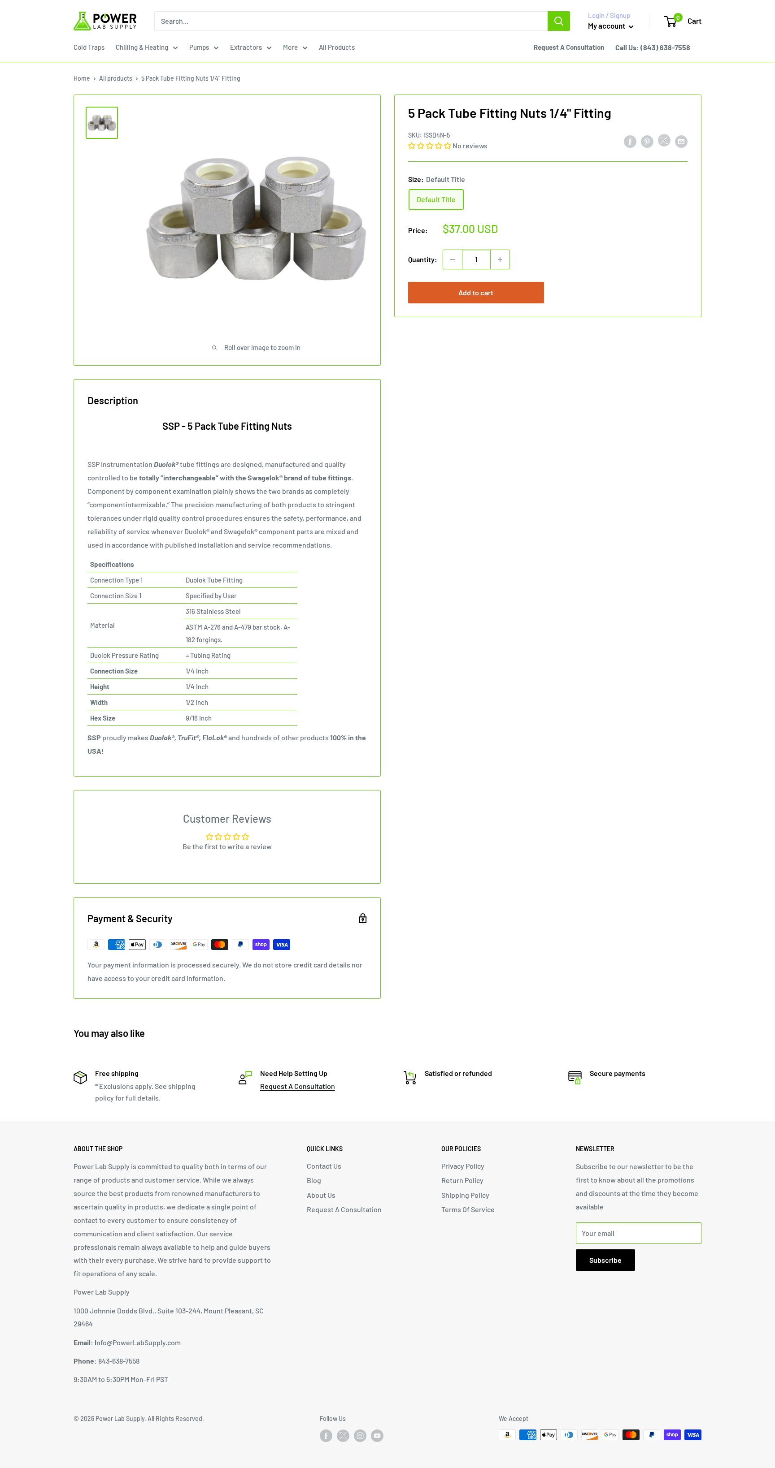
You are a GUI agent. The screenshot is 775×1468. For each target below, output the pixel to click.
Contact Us (324, 1165)
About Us (321, 1195)
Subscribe (605, 1260)
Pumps (199, 47)
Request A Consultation (297, 1086)
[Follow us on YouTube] (377, 1435)
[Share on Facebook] (630, 141)
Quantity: (422, 259)
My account (607, 25)
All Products (337, 47)
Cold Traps (89, 47)
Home (82, 78)
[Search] (559, 21)
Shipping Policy (465, 1195)
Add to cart (475, 292)
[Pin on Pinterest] (647, 141)
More (290, 47)
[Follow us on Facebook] (326, 1435)
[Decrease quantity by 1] (452, 259)
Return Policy (462, 1180)
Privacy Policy (462, 1165)
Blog (314, 1180)
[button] (430, 145)
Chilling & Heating (142, 47)
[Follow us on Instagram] (360, 1435)
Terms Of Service (468, 1209)
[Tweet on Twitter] (664, 142)
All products (115, 78)
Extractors (246, 47)
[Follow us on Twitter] (343, 1437)
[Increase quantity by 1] (500, 259)
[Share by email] (681, 141)
